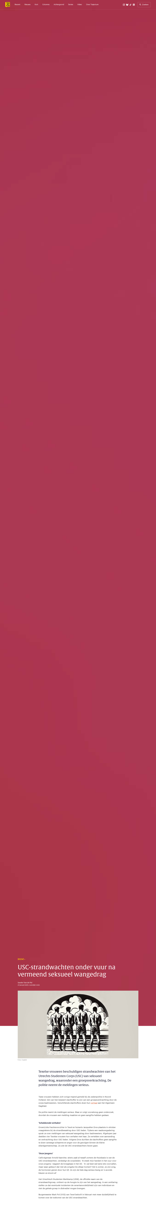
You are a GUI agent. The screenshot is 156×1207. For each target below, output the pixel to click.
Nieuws (27, 4)
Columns (45, 4)
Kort (36, 4)
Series (70, 4)
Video (79, 4)
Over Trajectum (92, 4)
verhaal (94, 1103)
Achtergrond (59, 4)
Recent (17, 4)
